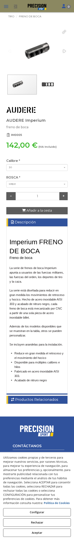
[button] (37, 7)
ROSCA (13, 177)
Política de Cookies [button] (57, 503)
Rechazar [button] (37, 522)
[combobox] (37, 167)
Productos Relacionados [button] (36, 399)
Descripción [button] (25, 222)
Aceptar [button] (37, 532)
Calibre (13, 161)
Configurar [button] (37, 512)
